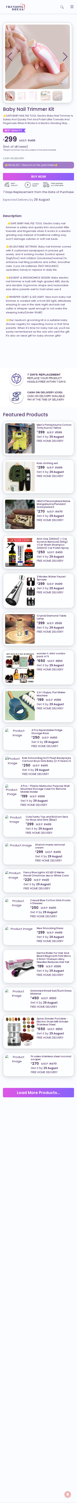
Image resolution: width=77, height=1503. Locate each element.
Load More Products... (38, 1092)
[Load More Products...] (38, 1088)
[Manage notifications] (68, 1494)
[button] (65, 56)
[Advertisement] (38, 354)
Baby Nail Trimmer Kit (28, 109)
